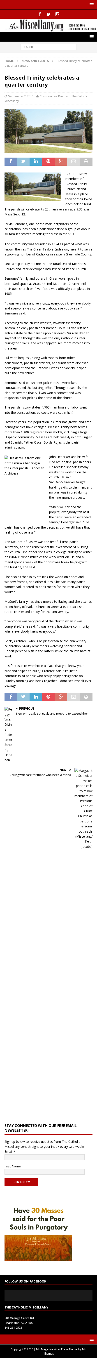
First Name (13, 1166)
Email (10, 1151)
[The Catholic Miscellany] (48, 29)
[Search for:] (48, 47)
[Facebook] (40, 14)
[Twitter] (49, 14)
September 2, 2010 (20, 96)
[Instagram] (57, 14)
